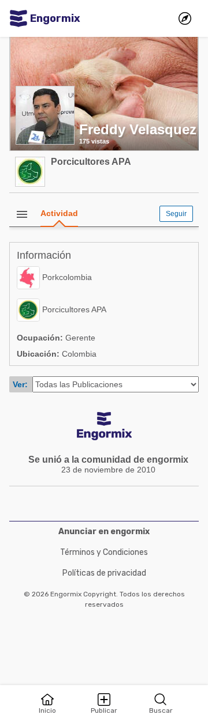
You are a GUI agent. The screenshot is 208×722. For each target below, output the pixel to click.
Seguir (176, 214)
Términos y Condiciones (104, 552)
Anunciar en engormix (104, 531)
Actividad (59, 213)
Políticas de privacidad (104, 573)
